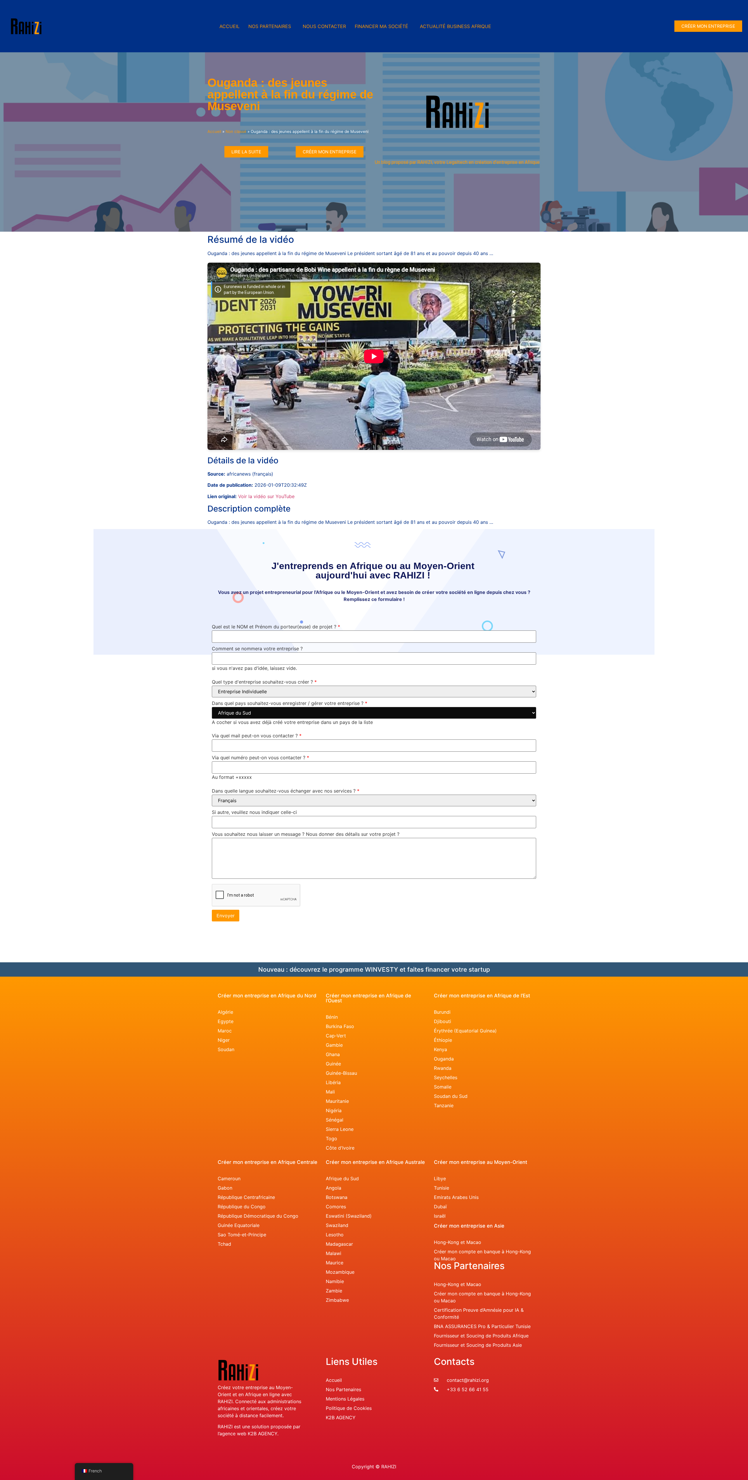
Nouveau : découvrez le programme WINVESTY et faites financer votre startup (374, 969)
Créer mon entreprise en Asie (469, 1226)
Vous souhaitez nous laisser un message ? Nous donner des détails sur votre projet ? (305, 834)
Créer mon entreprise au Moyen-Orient (480, 1162)
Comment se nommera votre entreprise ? (257, 648)
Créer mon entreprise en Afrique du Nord (267, 996)
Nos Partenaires (269, 26)
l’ (218, 1433)
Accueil (229, 26)
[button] (271, 26)
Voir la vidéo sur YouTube (266, 496)
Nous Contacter (324, 26)
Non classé (236, 131)
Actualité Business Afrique (455, 26)
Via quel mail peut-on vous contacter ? (257, 736)
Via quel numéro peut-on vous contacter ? (260, 757)
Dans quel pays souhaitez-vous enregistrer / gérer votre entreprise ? (289, 703)
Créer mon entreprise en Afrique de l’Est (482, 996)
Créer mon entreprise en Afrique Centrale (267, 1162)
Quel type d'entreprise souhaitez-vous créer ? (264, 682)
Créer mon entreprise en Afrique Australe (375, 1162)
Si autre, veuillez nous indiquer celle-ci (254, 812)
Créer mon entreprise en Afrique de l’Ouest (368, 998)
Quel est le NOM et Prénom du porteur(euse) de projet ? (276, 627)
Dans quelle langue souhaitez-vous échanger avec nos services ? (285, 791)
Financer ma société (381, 26)
